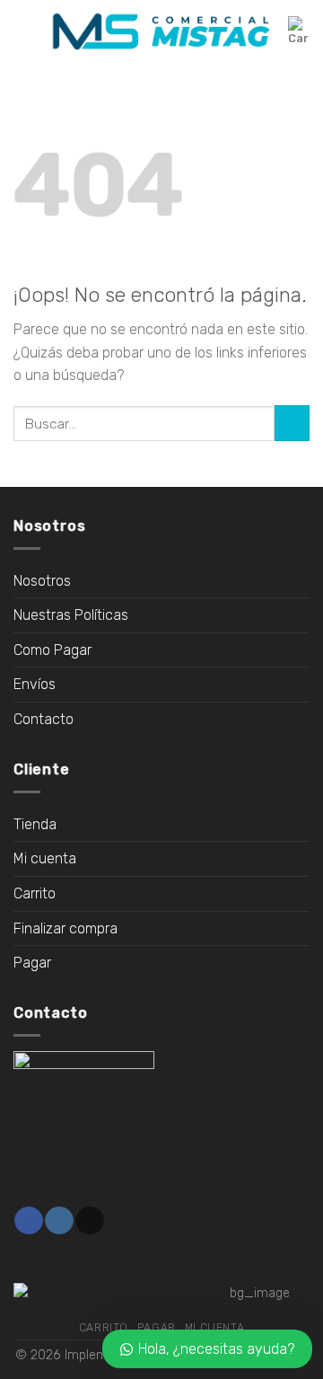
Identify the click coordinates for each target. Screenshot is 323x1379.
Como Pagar (52, 650)
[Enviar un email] (89, 1221)
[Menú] (24, 31)
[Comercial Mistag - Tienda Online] (161, 31)
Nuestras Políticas (70, 614)
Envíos (34, 684)
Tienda (35, 824)
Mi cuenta (44, 858)
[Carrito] (299, 31)
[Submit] (292, 422)
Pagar (32, 962)
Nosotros (42, 580)
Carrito (34, 893)
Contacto (43, 719)
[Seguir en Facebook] (28, 1221)
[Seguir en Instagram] (59, 1221)
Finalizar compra (65, 928)
